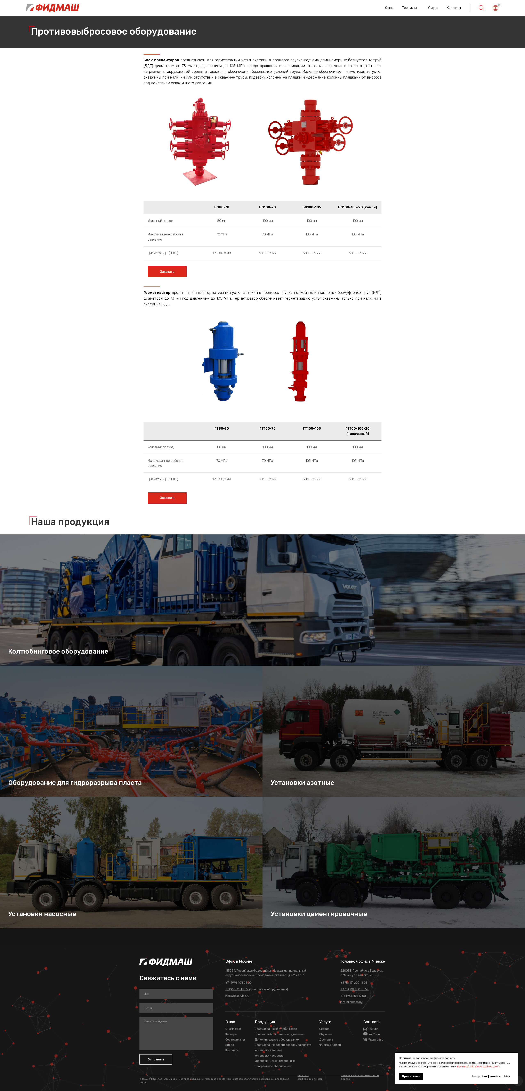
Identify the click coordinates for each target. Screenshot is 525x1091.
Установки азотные (302, 782)
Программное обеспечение (273, 1066)
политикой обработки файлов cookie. (479, 1066)
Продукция (410, 8)
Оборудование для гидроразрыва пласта (75, 782)
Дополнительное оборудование (277, 1039)
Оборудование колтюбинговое (276, 1029)
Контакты (454, 8)
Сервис (324, 1029)
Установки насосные (42, 914)
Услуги (433, 8)
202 (173, 1079)
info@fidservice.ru (237, 996)
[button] (167, 271)
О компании (233, 1029)
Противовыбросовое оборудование (279, 1034)
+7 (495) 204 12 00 (353, 996)
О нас (389, 8)
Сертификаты (235, 1039)
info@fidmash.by (351, 1002)
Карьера (231, 1034)
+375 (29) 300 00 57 (354, 989)
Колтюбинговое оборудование (58, 651)
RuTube (373, 1029)
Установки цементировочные (319, 914)
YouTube (374, 1034)
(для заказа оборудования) (256, 989)
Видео (229, 1045)
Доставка (326, 1039)
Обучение (326, 1034)
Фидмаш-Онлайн (330, 1045)
